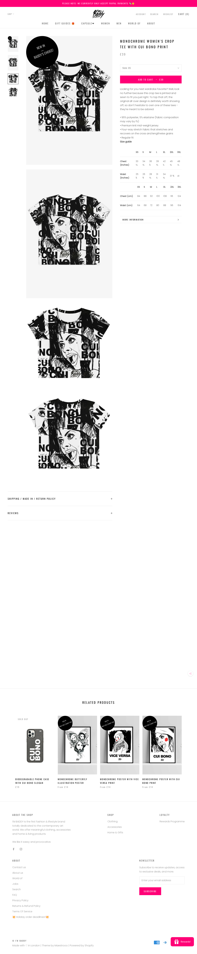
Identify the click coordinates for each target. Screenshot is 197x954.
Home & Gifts (115, 832)
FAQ (14, 895)
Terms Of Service (22, 911)
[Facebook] (13, 849)
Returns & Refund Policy (26, 906)
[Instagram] (21, 849)
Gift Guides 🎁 (65, 23)
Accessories (114, 827)
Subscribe (150, 891)
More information (133, 219)
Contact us (19, 867)
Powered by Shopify (82, 945)
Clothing (112, 821)
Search (154, 14)
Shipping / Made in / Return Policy (32, 498)
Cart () (183, 14)
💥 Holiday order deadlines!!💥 (30, 917)
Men (119, 23)
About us (17, 873)
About (151, 23)
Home (45, 23)
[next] (187, 748)
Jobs (15, 884)
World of (134, 23)
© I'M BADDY (19, 940)
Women (105, 23)
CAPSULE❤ (88, 23)
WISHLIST (168, 14)
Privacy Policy (20, 900)
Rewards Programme (172, 821)
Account (141, 14)
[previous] (9, 748)
